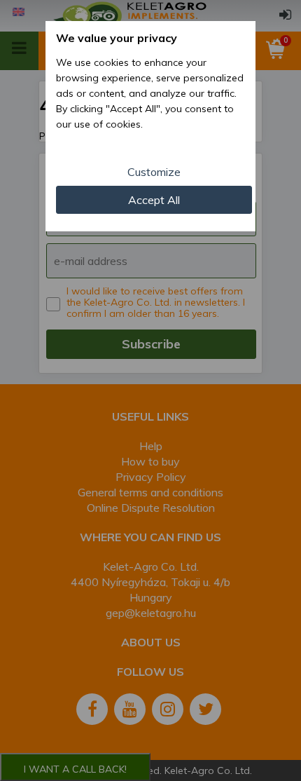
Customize (154, 172)
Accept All (154, 200)
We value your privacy (116, 38)
